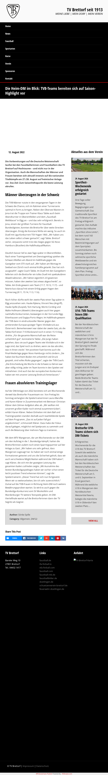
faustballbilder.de (48, 578)
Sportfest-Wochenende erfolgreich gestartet (83, 188)
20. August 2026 (81, 424)
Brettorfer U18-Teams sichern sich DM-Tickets (86, 432)
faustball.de (45, 560)
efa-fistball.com (47, 567)
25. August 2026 (81, 306)
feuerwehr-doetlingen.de (52, 589)
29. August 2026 (81, 178)
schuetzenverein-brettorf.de (53, 585)
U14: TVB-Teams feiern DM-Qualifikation (85, 314)
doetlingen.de (46, 581)
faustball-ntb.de (47, 574)
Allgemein (25, 518)
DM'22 (34, 518)
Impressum (28, 766)
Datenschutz (42, 766)
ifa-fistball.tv (45, 564)
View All (94, 520)
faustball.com (46, 571)
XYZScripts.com (67, 774)
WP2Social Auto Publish (44, 774)
